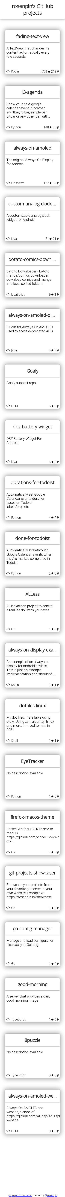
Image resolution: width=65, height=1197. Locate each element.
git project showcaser (20, 1195)
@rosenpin (51, 1195)
